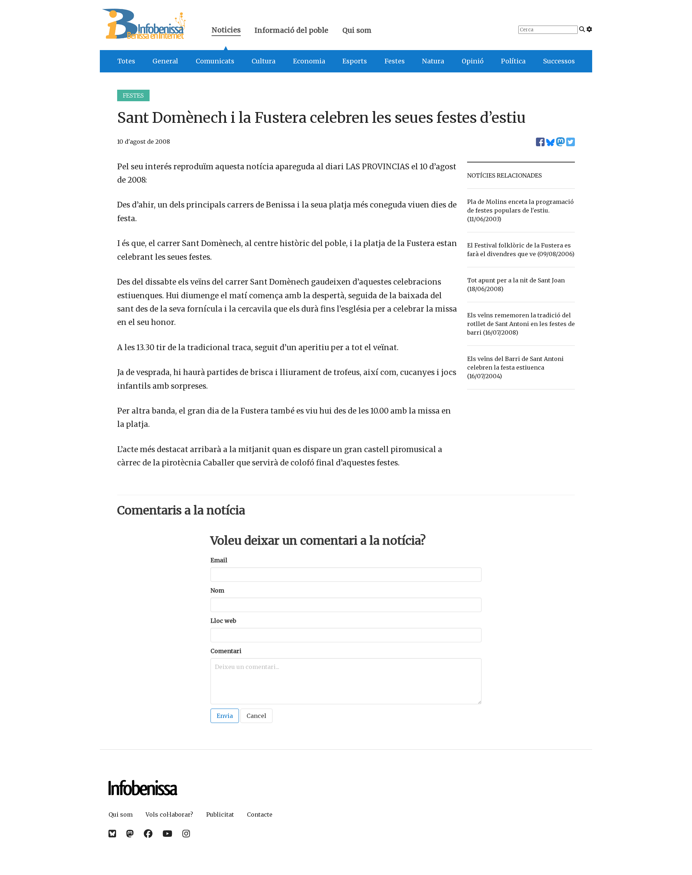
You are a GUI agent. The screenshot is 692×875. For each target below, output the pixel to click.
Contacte (259, 814)
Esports (354, 61)
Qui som (357, 30)
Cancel (256, 715)
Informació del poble (291, 30)
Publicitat (220, 814)
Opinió (473, 61)
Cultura (263, 61)
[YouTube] (167, 833)
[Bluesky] (112, 833)
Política (513, 61)
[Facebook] (148, 833)
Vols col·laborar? (169, 814)
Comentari (225, 651)
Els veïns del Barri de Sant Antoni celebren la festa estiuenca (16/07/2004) (515, 367)
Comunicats (215, 61)
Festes (395, 61)
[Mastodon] (130, 833)
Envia (225, 715)
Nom (217, 590)
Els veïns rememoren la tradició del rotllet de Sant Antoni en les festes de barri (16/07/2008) (521, 324)
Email (218, 560)
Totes (126, 61)
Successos (559, 61)
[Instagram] (186, 833)
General (165, 61)
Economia (309, 61)
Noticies (226, 31)
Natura (433, 61)
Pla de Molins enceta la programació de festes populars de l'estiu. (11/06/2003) (520, 210)
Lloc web (223, 620)
